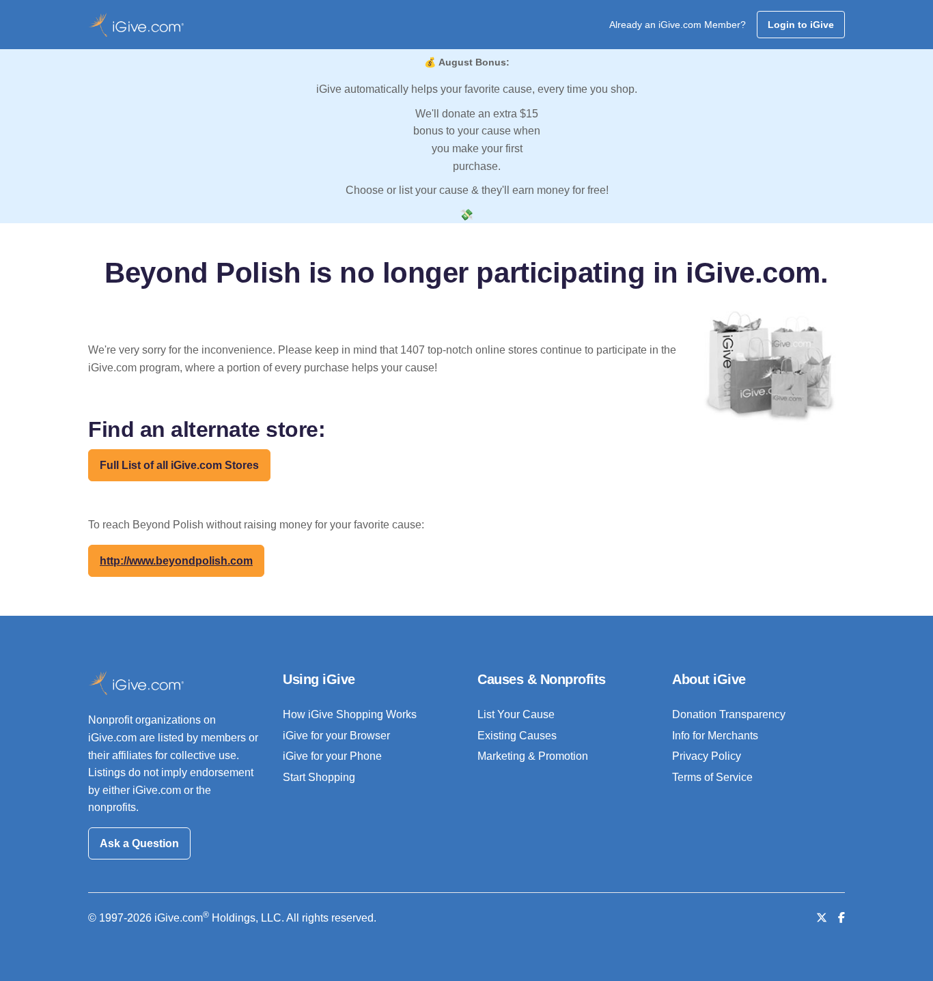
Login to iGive (801, 24)
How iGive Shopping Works (350, 714)
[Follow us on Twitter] (821, 918)
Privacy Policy (706, 756)
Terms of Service (712, 777)
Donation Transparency (728, 714)
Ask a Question (139, 843)
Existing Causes (517, 735)
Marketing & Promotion (532, 756)
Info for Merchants (715, 735)
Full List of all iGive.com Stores (179, 465)
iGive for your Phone (332, 756)
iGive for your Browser (336, 735)
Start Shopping (319, 777)
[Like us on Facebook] (841, 918)
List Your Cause (516, 714)
